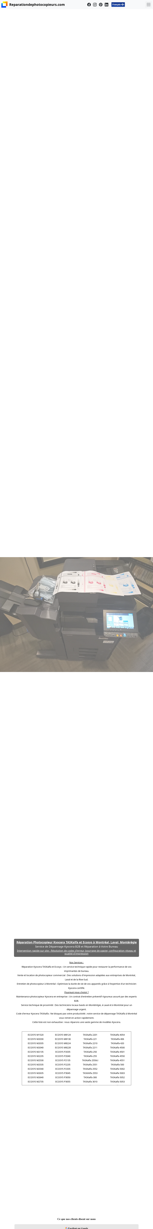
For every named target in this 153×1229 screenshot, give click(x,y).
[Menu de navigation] (148, 4)
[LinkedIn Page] (106, 4)
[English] (118, 4)
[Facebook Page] (89, 4)
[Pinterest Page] (100, 4)
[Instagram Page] (95, 4)
